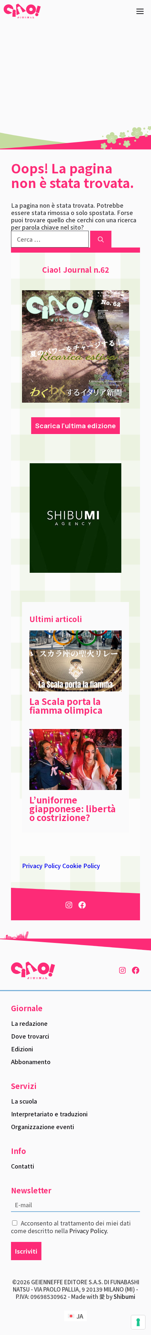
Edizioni (22, 1048)
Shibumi (124, 1296)
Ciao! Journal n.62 (75, 269)
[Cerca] (100, 239)
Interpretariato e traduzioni (49, 1113)
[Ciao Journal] (22, 11)
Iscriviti (26, 1251)
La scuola (24, 1101)
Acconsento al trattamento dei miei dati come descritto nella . (71, 1227)
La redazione (29, 1023)
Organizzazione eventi (42, 1126)
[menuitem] (75, 1316)
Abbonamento (31, 1061)
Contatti (22, 1166)
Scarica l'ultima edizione (75, 425)
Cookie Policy (81, 865)
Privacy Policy (41, 865)
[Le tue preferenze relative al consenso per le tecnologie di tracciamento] (138, 1322)
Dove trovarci (30, 1036)
